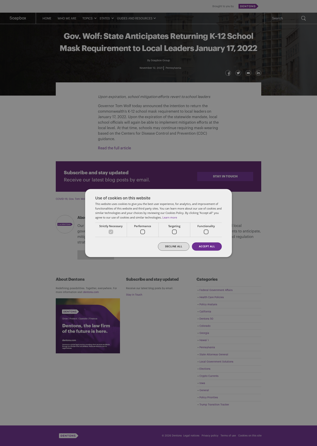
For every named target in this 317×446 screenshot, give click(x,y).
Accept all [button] (207, 246)
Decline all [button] (173, 246)
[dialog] (158, 223)
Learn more (169, 217)
